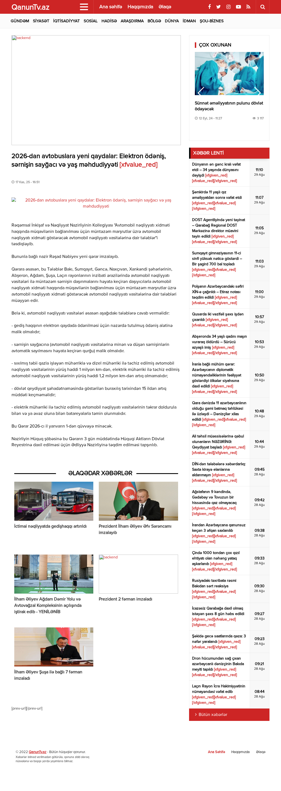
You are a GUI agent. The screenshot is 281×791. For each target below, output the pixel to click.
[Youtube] (238, 7)
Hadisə (109, 21)
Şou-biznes (212, 21)
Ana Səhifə (216, 752)
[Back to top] (265, 775)
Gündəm (20, 21)
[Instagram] (228, 7)
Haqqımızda (140, 6)
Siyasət (41, 21)
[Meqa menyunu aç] (84, 7)
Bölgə (154, 21)
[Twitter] (218, 7)
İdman (189, 21)
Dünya (172, 21)
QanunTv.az (37, 752)
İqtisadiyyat (66, 21)
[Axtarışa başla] (262, 7)
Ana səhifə (110, 6)
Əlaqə (165, 6)
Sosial (91, 21)
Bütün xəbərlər (213, 715)
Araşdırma (132, 21)
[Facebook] (209, 7)
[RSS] (248, 7)
